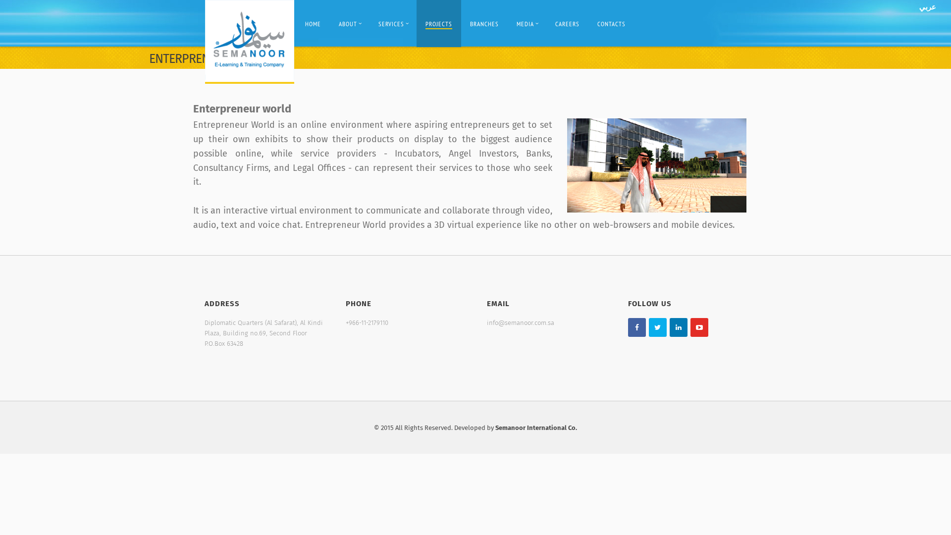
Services (391, 24)
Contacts (611, 24)
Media (525, 24)
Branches (484, 24)
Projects (438, 24)
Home (313, 24)
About (348, 24)
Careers (567, 24)
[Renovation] (249, 41)
